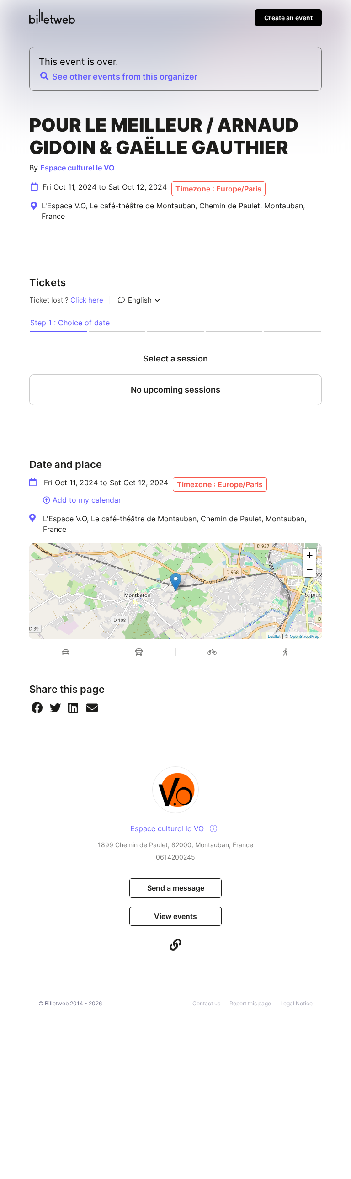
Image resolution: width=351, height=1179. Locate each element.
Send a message (175, 887)
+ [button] (310, 555)
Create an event (288, 17)
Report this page (250, 1003)
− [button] (310, 569)
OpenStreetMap (304, 636)
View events (175, 916)
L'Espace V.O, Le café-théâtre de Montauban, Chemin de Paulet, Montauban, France (174, 523)
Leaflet (274, 636)
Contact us (206, 1003)
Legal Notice (296, 1003)
